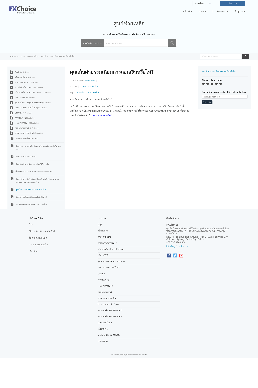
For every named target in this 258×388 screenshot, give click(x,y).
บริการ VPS (20, 97)
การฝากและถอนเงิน (29, 56)
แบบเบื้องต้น (87, 43)
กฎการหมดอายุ (21, 82)
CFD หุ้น (18, 112)
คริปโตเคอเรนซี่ (22, 128)
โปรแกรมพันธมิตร (38, 237)
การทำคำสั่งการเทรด (24, 87)
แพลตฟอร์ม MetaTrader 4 (110, 316)
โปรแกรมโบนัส (105, 322)
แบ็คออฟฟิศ (20, 77)
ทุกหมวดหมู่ (103, 341)
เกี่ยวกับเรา (34, 251)
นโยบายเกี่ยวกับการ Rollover (28, 92)
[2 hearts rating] (208, 84)
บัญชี (17, 72)
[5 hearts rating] (221, 84)
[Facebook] (169, 255)
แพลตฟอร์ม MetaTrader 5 (110, 310)
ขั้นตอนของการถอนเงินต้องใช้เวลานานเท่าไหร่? (34, 171)
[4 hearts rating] (217, 84)
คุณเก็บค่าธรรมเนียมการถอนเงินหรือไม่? (31, 189)
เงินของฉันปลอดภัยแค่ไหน (26, 156)
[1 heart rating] (204, 84)
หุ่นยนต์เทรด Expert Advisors (28, 102)
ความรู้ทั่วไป (20, 117)
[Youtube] (181, 255)
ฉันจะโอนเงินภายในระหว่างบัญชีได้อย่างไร (32, 164)
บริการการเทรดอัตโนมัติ (26, 107)
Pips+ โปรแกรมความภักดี (42, 231)
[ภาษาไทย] (202, 4)
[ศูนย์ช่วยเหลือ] (22, 8)
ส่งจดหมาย (222, 11)
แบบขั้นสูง (98, 43)
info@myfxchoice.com (177, 246)
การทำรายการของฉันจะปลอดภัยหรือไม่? (31, 204)
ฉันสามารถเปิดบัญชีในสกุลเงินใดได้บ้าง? (31, 197)
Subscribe (207, 102)
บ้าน (31, 224)
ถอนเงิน (81, 92)
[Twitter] (175, 255)
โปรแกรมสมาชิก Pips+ (108, 304)
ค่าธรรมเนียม (94, 92)
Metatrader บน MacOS (109, 335)
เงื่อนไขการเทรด (22, 123)
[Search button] (172, 43)
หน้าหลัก (187, 11)
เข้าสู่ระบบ (239, 11)
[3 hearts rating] (213, 84)
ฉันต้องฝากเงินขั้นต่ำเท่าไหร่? (27, 138)
